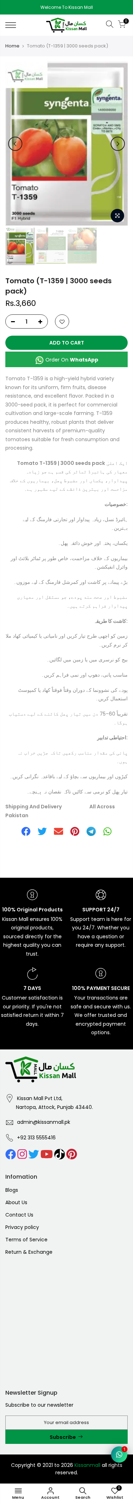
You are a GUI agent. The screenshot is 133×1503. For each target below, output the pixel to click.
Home (12, 46)
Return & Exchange (28, 1252)
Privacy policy (22, 1227)
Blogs (11, 1190)
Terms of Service (26, 1239)
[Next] (118, 144)
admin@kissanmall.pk (43, 1122)
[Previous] (15, 144)
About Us (16, 1202)
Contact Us (19, 1214)
